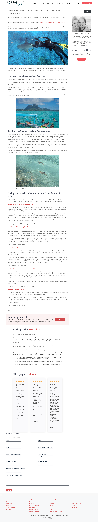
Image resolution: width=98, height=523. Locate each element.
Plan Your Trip (86, 3)
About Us (78, 3)
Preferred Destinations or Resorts (14, 454)
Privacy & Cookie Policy (76, 503)
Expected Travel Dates (43, 461)
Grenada (51, 507)
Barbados (52, 503)
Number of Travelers (11, 461)
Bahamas (52, 501)
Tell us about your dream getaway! (14, 475)
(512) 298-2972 (49, 520)
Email (39, 440)
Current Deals (69, 3)
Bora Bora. (16, 19)
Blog (7, 501)
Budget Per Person (42, 454)
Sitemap (73, 505)
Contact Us (60, 320)
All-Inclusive (12, 310)
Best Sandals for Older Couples (34, 509)
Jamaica (51, 509)
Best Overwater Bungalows (33, 505)
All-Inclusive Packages (32, 501)
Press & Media (9, 505)
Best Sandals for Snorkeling (33, 511)
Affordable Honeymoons (33, 499)
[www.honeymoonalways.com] (16, 3)
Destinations (46, 3)
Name (7, 440)
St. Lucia (51, 513)
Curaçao (51, 505)
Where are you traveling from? (45, 447)
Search (73, 9)
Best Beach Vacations (32, 503)
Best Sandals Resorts (32, 507)
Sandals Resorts (36, 3)
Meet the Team (9, 503)
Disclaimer (74, 501)
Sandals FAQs (8, 509)
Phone (7, 447)
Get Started (81, 59)
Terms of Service (75, 507)
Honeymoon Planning (57, 3)
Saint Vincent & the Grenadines (56, 511)
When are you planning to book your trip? (15, 468)
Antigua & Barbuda (53, 499)
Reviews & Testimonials (10, 507)
